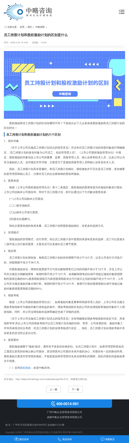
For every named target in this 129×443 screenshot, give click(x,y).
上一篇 (53, 389)
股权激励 (25, 368)
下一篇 (75, 389)
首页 (22, 26)
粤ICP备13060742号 (72, 432)
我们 (30, 26)
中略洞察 (40, 26)
